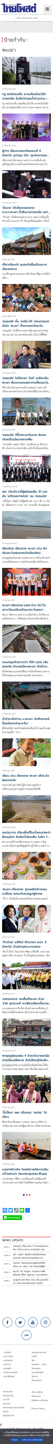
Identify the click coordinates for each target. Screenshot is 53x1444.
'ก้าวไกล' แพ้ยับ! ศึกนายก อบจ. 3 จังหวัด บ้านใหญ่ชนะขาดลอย (24, 944)
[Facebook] (7, 1322)
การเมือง (7, 1352)
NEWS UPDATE (12, 1240)
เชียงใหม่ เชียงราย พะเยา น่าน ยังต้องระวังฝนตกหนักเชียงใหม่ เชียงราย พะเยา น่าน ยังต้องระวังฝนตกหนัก (26, 555)
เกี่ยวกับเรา (36, 1396)
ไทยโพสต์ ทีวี (8, 1415)
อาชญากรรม (8, 1395)
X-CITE (6, 1399)
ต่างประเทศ (8, 1391)
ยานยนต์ (6, 1403)
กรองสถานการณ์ (39, 1352)
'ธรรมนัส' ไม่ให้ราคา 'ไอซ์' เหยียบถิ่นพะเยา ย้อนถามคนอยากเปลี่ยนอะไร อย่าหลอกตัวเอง (25, 382)
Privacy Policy (38, 1408)
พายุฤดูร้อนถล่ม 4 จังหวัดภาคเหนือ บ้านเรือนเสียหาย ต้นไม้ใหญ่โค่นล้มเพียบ (25, 1060)
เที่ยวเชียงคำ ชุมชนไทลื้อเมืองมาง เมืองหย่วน (24, 266)
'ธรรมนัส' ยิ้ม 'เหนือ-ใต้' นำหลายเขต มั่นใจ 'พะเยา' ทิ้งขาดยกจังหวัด (25, 323)
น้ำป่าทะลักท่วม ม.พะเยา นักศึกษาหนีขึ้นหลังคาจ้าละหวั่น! (25, 721)
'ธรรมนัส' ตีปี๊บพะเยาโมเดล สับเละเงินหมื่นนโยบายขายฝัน (24, 437)
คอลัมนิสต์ (8, 1360)
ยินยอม (15, 1440)
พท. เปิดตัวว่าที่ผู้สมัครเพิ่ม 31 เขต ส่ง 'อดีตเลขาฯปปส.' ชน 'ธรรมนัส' (24, 493)
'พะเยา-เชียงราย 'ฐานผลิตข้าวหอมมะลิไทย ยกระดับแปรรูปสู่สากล (24, 891)
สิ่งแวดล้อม (37, 1380)
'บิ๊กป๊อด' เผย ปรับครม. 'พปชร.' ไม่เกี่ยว (24, 1114)
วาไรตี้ (34, 1356)
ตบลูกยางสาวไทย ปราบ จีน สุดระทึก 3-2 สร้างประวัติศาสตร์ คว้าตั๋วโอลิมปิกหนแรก (30, 1281)
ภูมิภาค (35, 1376)
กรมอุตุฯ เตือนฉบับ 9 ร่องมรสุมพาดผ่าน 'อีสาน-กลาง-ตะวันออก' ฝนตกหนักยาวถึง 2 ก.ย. (31, 1247)
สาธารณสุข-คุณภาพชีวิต (13, 1407)
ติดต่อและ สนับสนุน (40, 1400)
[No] (49, 1436)
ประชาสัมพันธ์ (37, 1372)
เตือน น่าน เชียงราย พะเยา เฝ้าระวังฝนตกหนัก (25, 777)
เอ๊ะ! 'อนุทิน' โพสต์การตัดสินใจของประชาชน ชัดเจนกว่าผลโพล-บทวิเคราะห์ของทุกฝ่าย (29, 1256)
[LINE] (26, 1335)
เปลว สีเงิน (8, 1356)
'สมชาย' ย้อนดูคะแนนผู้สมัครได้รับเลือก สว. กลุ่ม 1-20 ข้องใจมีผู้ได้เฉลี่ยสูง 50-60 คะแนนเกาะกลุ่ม (29, 1264)
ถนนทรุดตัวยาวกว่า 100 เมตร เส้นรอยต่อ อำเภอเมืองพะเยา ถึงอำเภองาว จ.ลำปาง (25, 666)
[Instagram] (45, 1322)
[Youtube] (33, 1322)
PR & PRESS (37, 1392)
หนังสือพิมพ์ (9, 1376)
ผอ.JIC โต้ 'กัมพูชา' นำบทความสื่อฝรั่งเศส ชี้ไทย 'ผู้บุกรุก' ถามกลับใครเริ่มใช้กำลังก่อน (30, 1273)
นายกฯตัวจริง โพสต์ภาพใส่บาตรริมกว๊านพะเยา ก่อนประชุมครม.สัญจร (25, 1171)
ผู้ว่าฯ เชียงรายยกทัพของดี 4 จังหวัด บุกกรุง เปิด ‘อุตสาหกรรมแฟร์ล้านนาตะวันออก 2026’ (24, 155)
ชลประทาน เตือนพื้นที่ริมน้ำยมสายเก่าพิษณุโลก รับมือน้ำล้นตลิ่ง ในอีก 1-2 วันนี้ (26, 837)
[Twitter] (20, 1322)
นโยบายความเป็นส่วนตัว (32, 1440)
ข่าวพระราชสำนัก (11, 1372)
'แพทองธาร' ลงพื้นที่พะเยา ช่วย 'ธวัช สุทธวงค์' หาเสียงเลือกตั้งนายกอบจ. (26, 1003)
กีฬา (33, 1360)
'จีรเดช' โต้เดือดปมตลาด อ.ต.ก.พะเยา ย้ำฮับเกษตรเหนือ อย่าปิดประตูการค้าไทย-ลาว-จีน (25, 212)
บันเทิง (6, 1411)
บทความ (7, 1364)
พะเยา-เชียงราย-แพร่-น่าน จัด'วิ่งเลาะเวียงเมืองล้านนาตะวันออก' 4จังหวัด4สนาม (24, 609)
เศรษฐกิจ (7, 1368)
